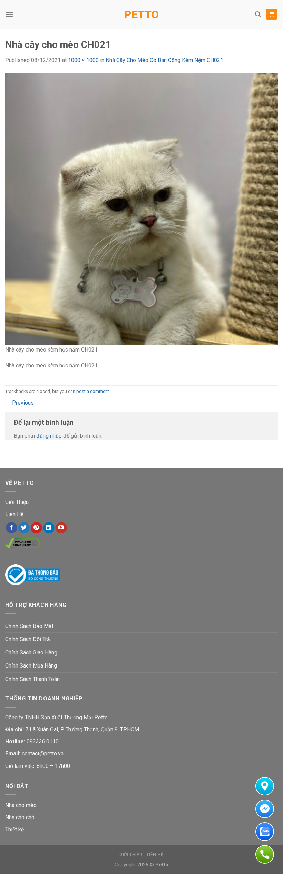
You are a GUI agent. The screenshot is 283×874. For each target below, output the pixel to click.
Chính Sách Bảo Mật (29, 626)
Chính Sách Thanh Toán (32, 679)
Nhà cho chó (20, 817)
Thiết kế (14, 829)
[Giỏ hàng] (271, 14)
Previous (19, 402)
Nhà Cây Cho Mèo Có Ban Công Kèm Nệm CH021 (164, 60)
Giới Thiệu (17, 502)
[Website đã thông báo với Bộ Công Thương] (32, 574)
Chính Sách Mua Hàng (31, 665)
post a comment (92, 391)
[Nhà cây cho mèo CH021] (141, 208)
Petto (141, 14)
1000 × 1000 (83, 60)
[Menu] (9, 14)
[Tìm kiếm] (258, 14)
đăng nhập (49, 436)
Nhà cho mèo (21, 805)
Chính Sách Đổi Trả (27, 639)
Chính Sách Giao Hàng (31, 652)
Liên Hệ (14, 514)
